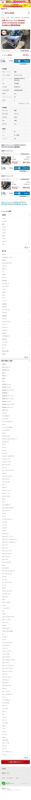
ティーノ (4, 585)
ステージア (5, 545)
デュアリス (5, 596)
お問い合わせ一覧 (10, 789)
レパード (4, 748)
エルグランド (5, 441)
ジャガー (4, 307)
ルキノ (3, 737)
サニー (3, 502)
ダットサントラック (7, 573)
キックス (4, 450)
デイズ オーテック (7, 591)
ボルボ (3, 354)
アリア (3, 424)
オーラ (3, 444)
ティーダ (4, 579)
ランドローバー (6, 309)
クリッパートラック (7, 476)
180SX (3, 364)
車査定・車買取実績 (15, 17)
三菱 (3, 235)
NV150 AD (4, 393)
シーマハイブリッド (7, 519)
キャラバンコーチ (6, 461)
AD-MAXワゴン (6, 370)
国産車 (4, 215)
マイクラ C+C (5, 702)
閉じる (26, 247)
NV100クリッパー (6, 387)
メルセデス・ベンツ (7, 257)
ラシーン (4, 717)
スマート (4, 277)
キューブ (4, 467)
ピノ (3, 634)
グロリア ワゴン (6, 496)
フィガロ (4, 636)
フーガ (3, 639)
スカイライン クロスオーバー (9, 539)
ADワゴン (4, 375)
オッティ (4, 447)
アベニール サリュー (7, 421)
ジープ (3, 289)
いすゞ (3, 244)
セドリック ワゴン (6, 553)
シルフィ (4, 530)
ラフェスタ (5, 723)
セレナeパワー (5, 568)
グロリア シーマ (6, 490)
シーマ (3, 516)
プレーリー (5, 674)
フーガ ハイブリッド (7, 642)
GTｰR (3, 381)
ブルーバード (5, 662)
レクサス (4, 221)
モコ (3, 714)
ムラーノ (4, 711)
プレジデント (5, 682)
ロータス (4, 312)
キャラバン (5, 453)
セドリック (5, 548)
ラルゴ (3, 725)
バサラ (3, 614)
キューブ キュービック (8, 470)
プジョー (4, 345)
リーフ (3, 728)
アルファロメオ (6, 321)
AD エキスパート (6, 367)
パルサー (4, 625)
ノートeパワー (5, 608)
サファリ (4, 513)
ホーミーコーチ (6, 691)
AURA (3, 378)
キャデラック (5, 283)
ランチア (4, 333)
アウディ (4, 266)
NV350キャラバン (6, 401)
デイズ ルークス (6, 593)
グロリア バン (6, 493)
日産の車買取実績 (25, 17)
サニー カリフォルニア (8, 507)
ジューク (4, 525)
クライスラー (5, 286)
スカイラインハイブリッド (8, 542)
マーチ (3, 697)
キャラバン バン (6, 459)
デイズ (3, 588)
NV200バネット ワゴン (8, 398)
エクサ (3, 433)
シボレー (4, 292)
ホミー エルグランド (7, 694)
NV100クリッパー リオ (8, 390)
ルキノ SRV (5, 740)
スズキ (3, 238)
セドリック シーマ (6, 550)
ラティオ (4, 720)
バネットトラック (6, 619)
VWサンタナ (5, 410)
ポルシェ (4, 268)
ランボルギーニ (6, 336)
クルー (3, 484)
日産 (3, 224)
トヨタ (3, 218)
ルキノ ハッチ (5, 743)
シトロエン (5, 342)
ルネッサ (4, 746)
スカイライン (5, 533)
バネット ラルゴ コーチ (8, 616)
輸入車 (4, 251)
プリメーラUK (5, 654)
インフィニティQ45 (7, 427)
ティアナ (4, 576)
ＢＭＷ (3, 260)
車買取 (7, 17)
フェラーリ (5, 327)
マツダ (3, 230)
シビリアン (5, 522)
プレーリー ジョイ (6, 677)
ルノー (3, 347)
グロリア (4, 487)
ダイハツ (4, 241)
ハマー (3, 297)
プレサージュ (5, 680)
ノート (3, 605)
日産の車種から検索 (6, 360)
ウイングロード (6, 430)
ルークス (4, 734)
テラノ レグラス (6, 602)
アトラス (4, 413)
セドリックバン (6, 556)
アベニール (5, 418)
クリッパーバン (6, 479)
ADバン (4, 372)
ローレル (4, 754)
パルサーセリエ (6, 628)
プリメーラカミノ (6, 657)
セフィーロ (5, 559)
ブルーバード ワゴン (7, 671)
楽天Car (2, 17)
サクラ (3, 499)
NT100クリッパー (6, 384)
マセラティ (5, 330)
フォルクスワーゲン (7, 263)
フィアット (5, 324)
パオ (3, 611)
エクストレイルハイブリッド (9, 438)
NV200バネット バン (7, 395)
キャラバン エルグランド (8, 456)
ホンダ (3, 227)
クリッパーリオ (6, 482)
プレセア (4, 688)
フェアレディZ (6, 645)
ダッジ (3, 295)
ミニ (3, 271)
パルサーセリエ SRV (7, 631)
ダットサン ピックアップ (8, 570)
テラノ (3, 599)
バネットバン (5, 622)
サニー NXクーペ (6, 504)
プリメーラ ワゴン (6, 651)
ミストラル (5, 708)
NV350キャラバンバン (7, 407)
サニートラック (6, 510)
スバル (3, 232)
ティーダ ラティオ (6, 582)
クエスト (4, 473)
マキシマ (4, 705)
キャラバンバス (6, 464)
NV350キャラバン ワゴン (8, 404)
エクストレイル (6, 436)
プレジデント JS (6, 685)
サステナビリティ (18, 789)
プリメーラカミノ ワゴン (8, 659)
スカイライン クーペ (7, 536)
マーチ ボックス (6, 700)
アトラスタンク (6, 416)
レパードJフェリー (7, 751)
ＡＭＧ (3, 274)
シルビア (4, 527)
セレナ (3, 565)
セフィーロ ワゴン (6, 562)
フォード (4, 300)
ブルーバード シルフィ (8, 668)
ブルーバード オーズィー (8, 665)
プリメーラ (5, 648)
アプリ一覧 (4, 789)
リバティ (4, 731)
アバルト (4, 318)
